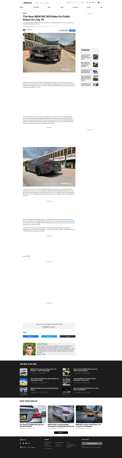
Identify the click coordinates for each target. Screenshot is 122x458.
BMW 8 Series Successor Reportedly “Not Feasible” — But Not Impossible (43, 369)
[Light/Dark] (99, 2)
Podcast (89, 7)
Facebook (31, 336)
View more (60, 432)
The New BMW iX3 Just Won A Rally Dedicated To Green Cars (84, 379)
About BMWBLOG (47, 442)
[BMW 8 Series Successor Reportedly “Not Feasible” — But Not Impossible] (23, 369)
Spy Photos (75, 7)
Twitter (49, 336)
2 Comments (72, 30)
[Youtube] (93, 2)
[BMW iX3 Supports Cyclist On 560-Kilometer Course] (23, 388)
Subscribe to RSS (47, 445)
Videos (61, 7)
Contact (68, 442)
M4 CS (59, 189)
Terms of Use (58, 444)
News (49, 7)
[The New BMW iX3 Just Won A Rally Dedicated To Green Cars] (66, 378)
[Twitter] (90, 2)
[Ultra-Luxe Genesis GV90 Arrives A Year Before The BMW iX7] (66, 388)
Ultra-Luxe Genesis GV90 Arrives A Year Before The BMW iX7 (85, 389)
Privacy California (47, 448)
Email (68, 336)
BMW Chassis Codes (60, 442)
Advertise (46, 444)
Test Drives (36, 7)
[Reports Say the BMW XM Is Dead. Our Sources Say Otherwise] (66, 369)
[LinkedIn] (44, 354)
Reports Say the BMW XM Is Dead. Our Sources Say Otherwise (85, 369)
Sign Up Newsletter (70, 444)
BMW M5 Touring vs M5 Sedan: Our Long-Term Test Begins (88, 425)
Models (21, 7)
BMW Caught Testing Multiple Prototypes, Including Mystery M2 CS (61, 425)
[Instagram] (95, 2)
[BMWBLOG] (30, 439)
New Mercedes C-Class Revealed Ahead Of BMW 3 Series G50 (86, 71)
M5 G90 (25, 332)
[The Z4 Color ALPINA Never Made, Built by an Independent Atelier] (23, 378)
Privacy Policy (58, 445)
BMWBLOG (25, 26)
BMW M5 (24, 13)
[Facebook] (87, 2)
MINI (101, 7)
